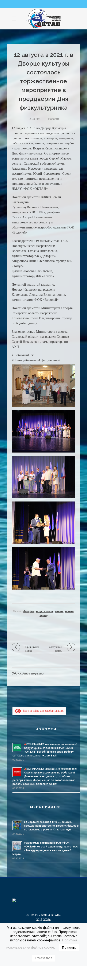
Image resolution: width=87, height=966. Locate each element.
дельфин (28, 611)
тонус (43, 615)
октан (59, 611)
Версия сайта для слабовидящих (42, 710)
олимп (69, 611)
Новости (53, 118)
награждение (44, 611)
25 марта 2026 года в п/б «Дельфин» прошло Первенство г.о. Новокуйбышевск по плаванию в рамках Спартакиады (51, 826)
